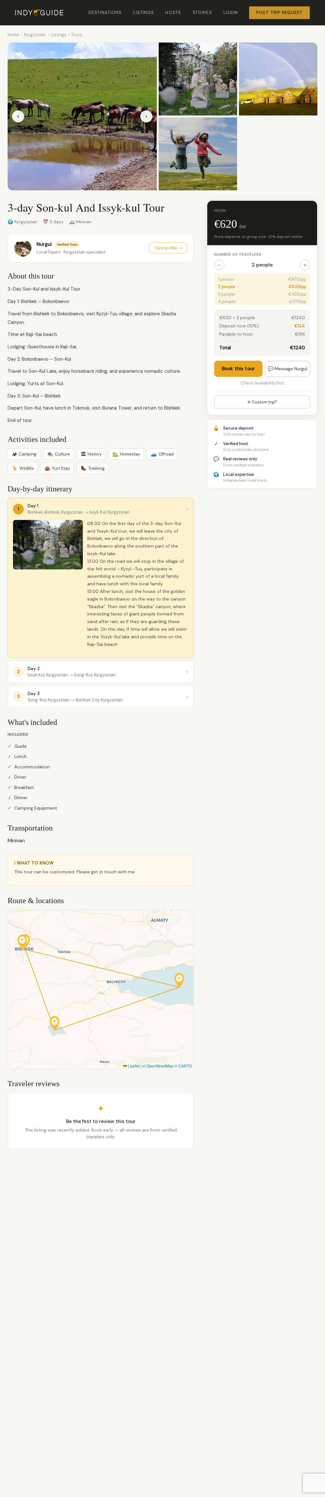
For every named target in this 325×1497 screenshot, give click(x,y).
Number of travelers (238, 254)
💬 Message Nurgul (287, 368)
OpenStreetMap (160, 1065)
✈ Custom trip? (262, 402)
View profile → (168, 248)
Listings (143, 12)
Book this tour (238, 368)
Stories (202, 12)
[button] (22, 942)
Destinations (105, 12)
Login (230, 12)
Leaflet (133, 1065)
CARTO (185, 1065)
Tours (76, 34)
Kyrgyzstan (35, 34)
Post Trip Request (279, 12)
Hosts (173, 12)
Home (13, 34)
